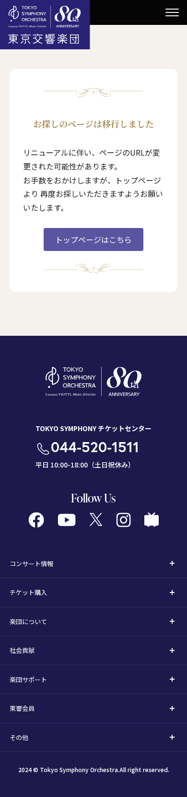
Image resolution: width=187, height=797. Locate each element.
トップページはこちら (93, 239)
